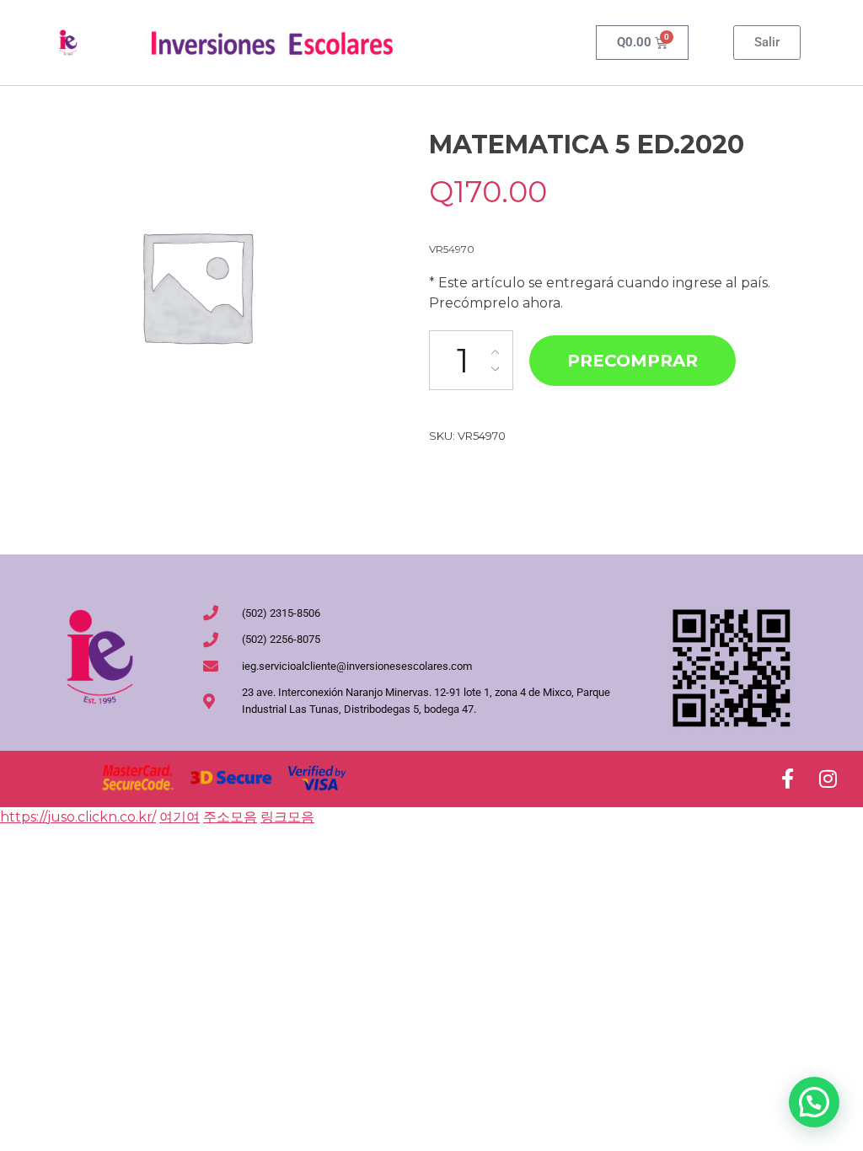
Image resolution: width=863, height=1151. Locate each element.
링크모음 (287, 817)
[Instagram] (827, 778)
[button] (814, 1102)
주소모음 (230, 817)
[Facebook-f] (787, 778)
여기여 (179, 817)
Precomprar (632, 361)
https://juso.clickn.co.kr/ (78, 817)
